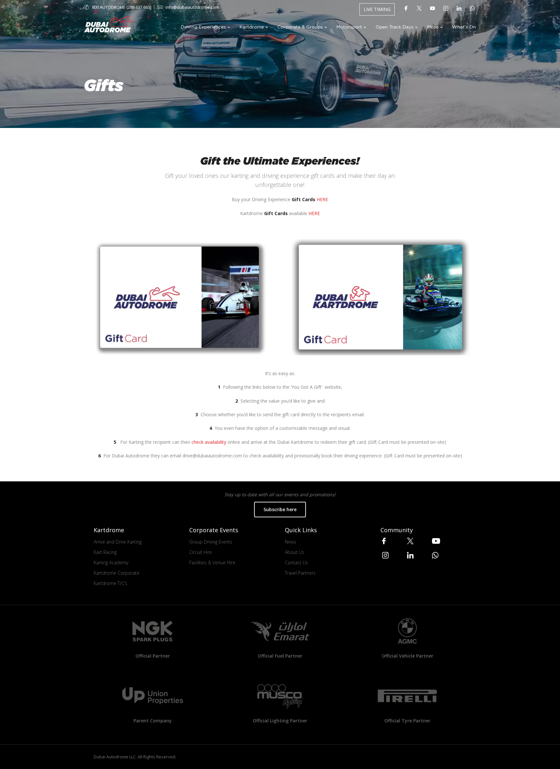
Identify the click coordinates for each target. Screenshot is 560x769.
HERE (322, 199)
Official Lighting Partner (280, 720)
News (290, 542)
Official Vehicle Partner (407, 656)
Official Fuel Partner (280, 656)
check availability (209, 442)
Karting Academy (111, 562)
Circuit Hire (200, 552)
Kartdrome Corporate (116, 573)
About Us (294, 552)
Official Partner (152, 656)
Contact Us (296, 562)
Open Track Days (395, 26)
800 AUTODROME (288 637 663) (121, 7)
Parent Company (153, 720)
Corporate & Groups (300, 26)
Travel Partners (300, 573)
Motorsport (349, 26)
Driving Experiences (203, 26)
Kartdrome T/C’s (110, 583)
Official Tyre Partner (407, 720)
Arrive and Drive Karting (118, 542)
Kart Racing (105, 552)
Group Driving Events (210, 542)
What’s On (464, 26)
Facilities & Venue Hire (212, 562)
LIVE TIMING (377, 9)
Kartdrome (251, 26)
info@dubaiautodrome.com (192, 7)
